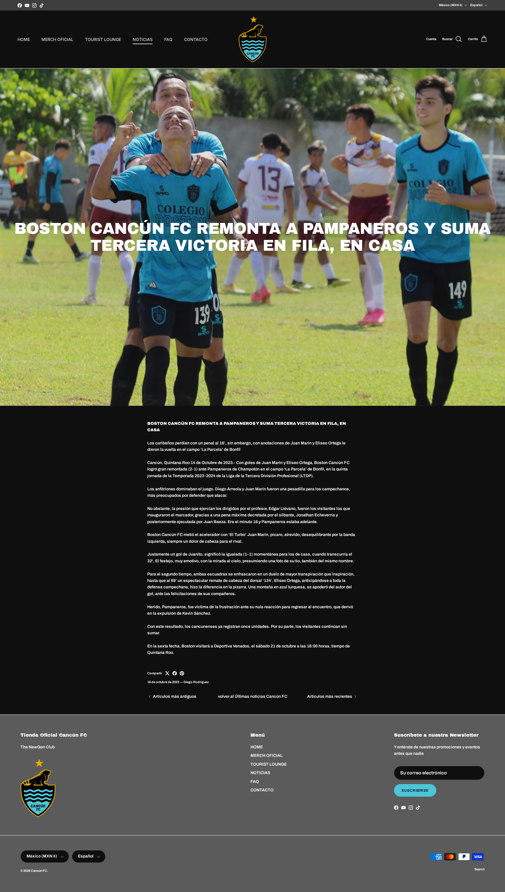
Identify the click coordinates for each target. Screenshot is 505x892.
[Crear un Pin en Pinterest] (182, 673)
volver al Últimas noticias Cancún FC (252, 696)
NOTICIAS (143, 39)
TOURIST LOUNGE (103, 39)
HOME (24, 39)
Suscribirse (415, 790)
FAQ (168, 39)
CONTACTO (195, 39)
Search (479, 869)
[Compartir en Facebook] (174, 673)
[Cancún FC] (253, 39)
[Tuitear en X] (167, 673)
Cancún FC (39, 870)
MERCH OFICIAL (57, 39)
